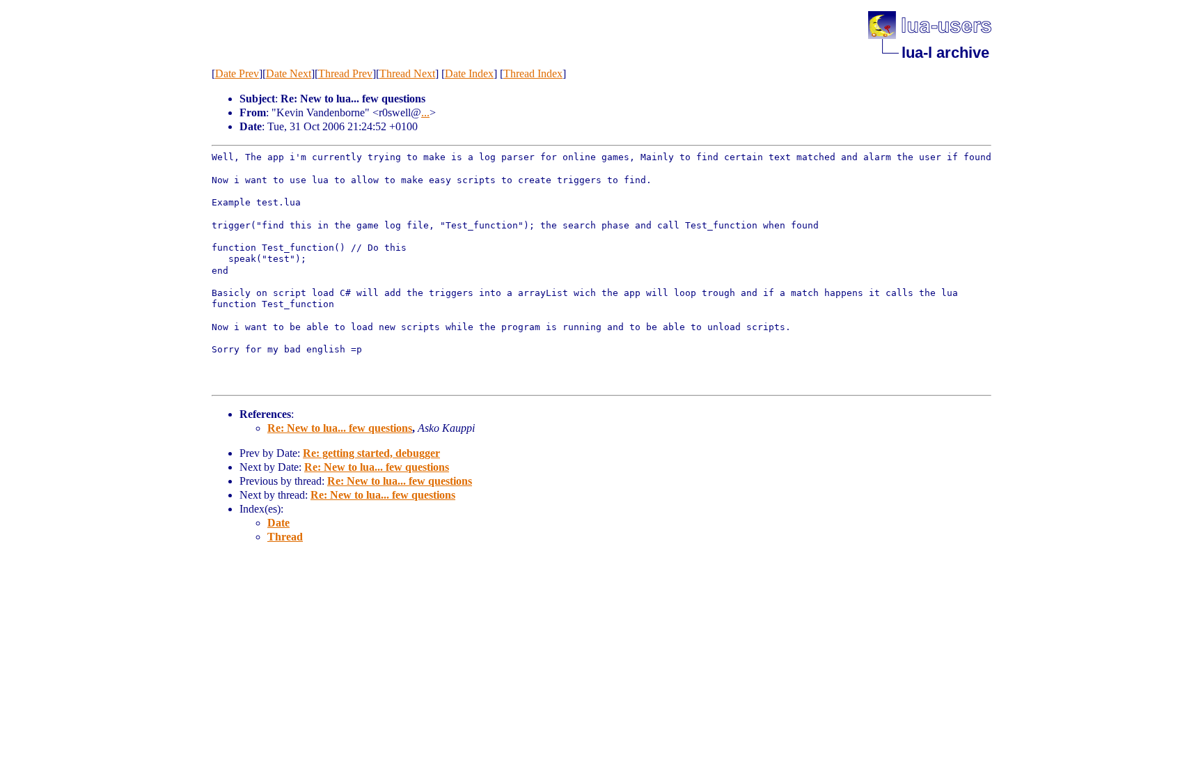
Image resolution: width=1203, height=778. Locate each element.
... (425, 112)
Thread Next (407, 73)
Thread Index (533, 73)
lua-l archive (945, 52)
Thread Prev (345, 73)
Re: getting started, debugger (371, 453)
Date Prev (237, 73)
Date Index (469, 73)
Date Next (288, 73)
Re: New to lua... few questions (339, 428)
